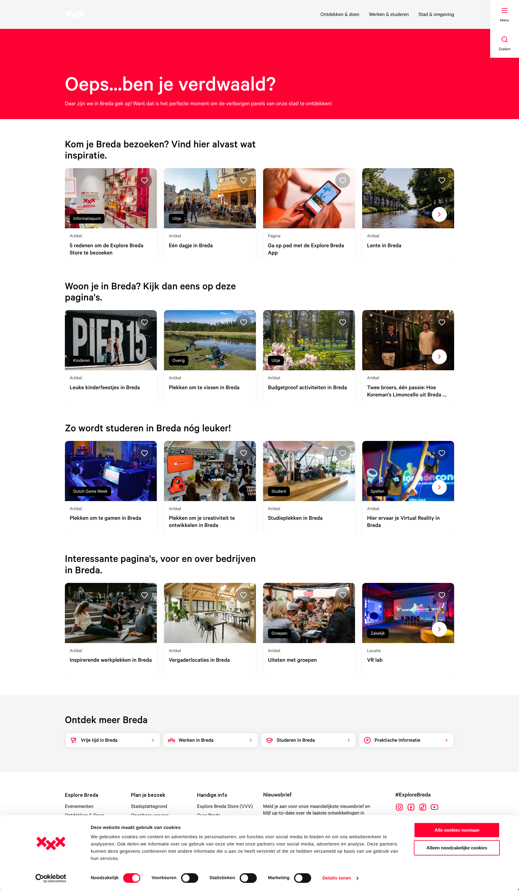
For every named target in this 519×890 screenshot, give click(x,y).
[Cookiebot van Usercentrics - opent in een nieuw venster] (51, 878)
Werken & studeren (389, 14)
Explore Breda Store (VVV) (225, 806)
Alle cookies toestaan (457, 830)
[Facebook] (411, 807)
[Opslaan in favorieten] (144, 180)
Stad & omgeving (436, 14)
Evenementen (79, 806)
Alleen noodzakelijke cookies (456, 847)
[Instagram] (399, 807)
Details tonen (336, 878)
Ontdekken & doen (340, 14)
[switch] (189, 878)
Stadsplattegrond (149, 806)
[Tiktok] (423, 807)
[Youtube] (434, 807)
